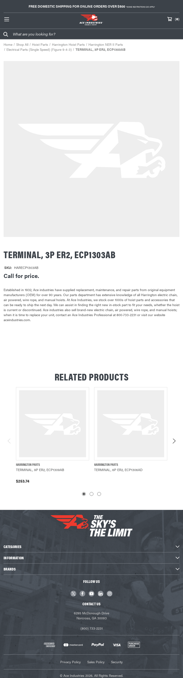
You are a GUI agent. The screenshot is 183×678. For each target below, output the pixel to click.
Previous (9, 442)
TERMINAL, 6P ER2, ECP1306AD (118, 469)
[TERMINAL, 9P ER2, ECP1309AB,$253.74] (52, 423)
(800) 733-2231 (92, 628)
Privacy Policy (70, 662)
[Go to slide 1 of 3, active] (84, 494)
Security (117, 662)
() (177, 18)
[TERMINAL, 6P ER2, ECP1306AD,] (130, 423)
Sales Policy (96, 662)
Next (174, 442)
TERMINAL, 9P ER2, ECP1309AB (40, 469)
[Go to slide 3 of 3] (99, 494)
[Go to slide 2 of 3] (91, 494)
